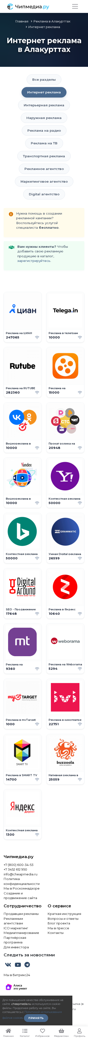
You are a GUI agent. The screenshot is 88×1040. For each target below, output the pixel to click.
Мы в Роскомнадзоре (22, 888)
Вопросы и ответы (63, 919)
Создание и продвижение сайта (20, 895)
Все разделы (44, 79)
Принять (36, 1018)
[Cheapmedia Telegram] (27, 965)
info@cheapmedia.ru (20, 874)
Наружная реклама (44, 118)
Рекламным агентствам (13, 921)
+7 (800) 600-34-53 (18, 865)
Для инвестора (16, 947)
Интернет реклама (44, 92)
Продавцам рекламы (21, 914)
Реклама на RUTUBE (20, 388)
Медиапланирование (21, 933)
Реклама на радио (44, 130)
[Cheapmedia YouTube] (18, 965)
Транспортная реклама (44, 156)
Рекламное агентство (44, 169)
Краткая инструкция (64, 914)
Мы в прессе (58, 928)
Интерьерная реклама (44, 105)
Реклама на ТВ (44, 143)
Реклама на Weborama (65, 664)
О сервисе (59, 905)
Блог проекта (59, 923)
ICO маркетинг (16, 928)
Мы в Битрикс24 (17, 975)
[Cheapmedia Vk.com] (8, 965)
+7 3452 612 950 (15, 869)
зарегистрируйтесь (33, 261)
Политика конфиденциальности (22, 881)
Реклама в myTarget (21, 720)
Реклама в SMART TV (21, 775)
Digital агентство (44, 194)
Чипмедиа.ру (18, 856)
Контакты (56, 933)
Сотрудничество (22, 905)
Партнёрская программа (15, 940)
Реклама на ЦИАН (19, 333)
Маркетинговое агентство (44, 181)
